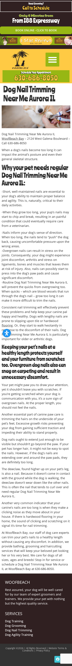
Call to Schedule (36, 8)
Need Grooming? (36, 3)
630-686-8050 (36, 78)
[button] (52, 60)
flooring (7, 325)
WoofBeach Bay (13, 139)
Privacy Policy (43, 650)
